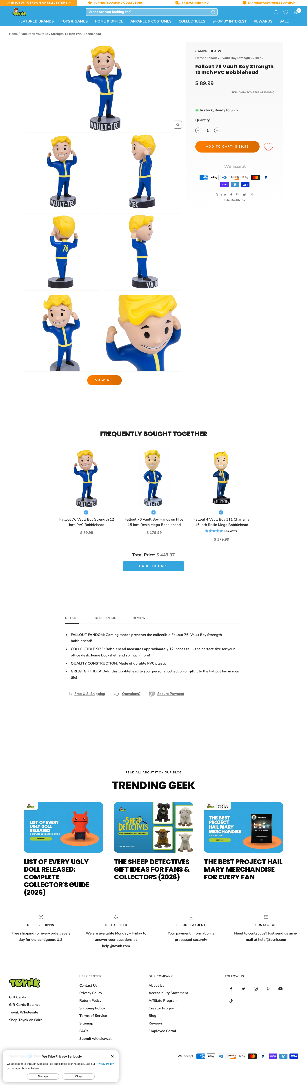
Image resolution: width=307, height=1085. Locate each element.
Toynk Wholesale (23, 1012)
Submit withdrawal (95, 1038)
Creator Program (162, 1008)
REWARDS (263, 21)
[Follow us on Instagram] (256, 989)
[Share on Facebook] (231, 194)
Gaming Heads (208, 51)
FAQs (84, 1031)
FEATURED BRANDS (36, 21)
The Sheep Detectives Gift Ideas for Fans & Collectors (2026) (151, 869)
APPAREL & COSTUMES (150, 21)
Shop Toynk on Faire (25, 1020)
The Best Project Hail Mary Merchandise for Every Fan (243, 869)
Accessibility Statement (168, 993)
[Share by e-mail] (251, 194)
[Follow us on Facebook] (231, 989)
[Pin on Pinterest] (237, 194)
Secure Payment (170, 693)
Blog (152, 1015)
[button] (295, 12)
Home (13, 34)
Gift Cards (17, 997)
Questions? (131, 693)
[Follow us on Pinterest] (268, 989)
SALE (284, 21)
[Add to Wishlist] (269, 147)
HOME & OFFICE (109, 21)
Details (72, 618)
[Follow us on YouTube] (280, 989)
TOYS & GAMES (74, 21)
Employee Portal (162, 1031)
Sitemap (86, 1023)
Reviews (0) (143, 618)
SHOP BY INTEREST (229, 21)
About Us (156, 985)
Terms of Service (93, 1015)
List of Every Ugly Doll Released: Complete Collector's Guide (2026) (56, 877)
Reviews (156, 1023)
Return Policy (90, 1000)
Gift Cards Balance (24, 1004)
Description (106, 618)
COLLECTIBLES (192, 21)
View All (104, 380)
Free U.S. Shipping (89, 693)
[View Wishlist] (285, 12)
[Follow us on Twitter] (243, 989)
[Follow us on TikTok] (231, 1001)
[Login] (276, 12)
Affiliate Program (163, 1000)
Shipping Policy (92, 1008)
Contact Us (88, 985)
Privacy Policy (90, 993)
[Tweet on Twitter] (244, 194)
